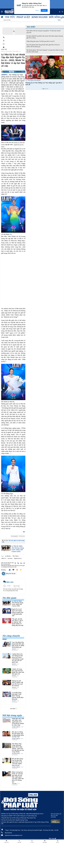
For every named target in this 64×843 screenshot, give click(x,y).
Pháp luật (23, 16)
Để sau (37, 10)
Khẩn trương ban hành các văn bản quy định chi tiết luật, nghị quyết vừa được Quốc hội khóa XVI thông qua (18, 777)
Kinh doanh (39, 16)
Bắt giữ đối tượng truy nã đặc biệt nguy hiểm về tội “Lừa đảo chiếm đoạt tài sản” (17, 762)
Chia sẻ (57, 842)
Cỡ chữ (32, 842)
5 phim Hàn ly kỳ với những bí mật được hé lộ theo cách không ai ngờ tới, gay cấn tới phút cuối (17, 658)
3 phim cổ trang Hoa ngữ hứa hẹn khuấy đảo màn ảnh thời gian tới (18, 671)
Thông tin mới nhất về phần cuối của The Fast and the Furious (17, 683)
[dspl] (2, 17)
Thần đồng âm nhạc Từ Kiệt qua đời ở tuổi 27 (41, 41)
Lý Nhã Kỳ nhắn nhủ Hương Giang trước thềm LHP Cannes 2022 (18, 548)
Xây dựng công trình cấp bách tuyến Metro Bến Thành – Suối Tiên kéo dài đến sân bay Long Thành (18, 748)
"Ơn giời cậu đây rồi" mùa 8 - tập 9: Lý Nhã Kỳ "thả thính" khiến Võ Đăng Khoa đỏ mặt (17, 622)
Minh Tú (4, 558)
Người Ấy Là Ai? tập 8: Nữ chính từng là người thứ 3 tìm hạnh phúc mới (17, 612)
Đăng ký (44, 10)
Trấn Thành (15, 556)
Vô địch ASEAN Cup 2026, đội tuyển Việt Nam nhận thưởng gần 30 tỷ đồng (45, 37)
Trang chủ (6, 842)
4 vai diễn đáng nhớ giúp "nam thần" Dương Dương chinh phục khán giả (18, 696)
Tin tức (10, 16)
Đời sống (55, 16)
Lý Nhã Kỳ (7, 556)
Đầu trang (52, 838)
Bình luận (45, 842)
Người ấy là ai (17, 558)
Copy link (19, 842)
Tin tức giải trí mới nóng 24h (13, 541)
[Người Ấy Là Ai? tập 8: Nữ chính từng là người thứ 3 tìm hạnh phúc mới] (6, 611)
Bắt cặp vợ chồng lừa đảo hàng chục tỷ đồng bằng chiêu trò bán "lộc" (18, 734)
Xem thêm (13, 708)
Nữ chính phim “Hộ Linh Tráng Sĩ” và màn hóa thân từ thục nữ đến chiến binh (45, 51)
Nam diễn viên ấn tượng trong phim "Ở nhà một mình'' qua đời (44, 31)
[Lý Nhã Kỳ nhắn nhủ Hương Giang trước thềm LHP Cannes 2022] (6, 548)
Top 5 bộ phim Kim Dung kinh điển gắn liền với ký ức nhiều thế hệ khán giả (18, 644)
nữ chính (10, 558)
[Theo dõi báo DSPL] (13, 72)
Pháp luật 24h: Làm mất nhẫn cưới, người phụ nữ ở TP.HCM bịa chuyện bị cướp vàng (18, 722)
